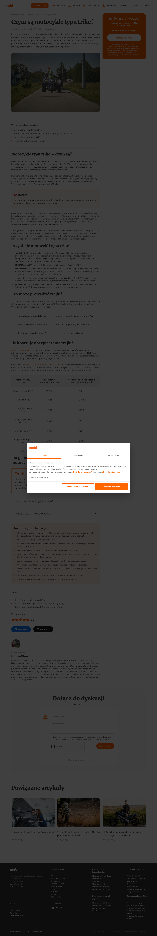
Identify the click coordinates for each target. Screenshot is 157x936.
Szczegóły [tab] (78, 455)
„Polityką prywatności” (82, 472)
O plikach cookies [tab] (113, 455)
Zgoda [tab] (44, 455)
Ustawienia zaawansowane (77, 487)
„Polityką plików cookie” (112, 472)
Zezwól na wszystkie (111, 487)
